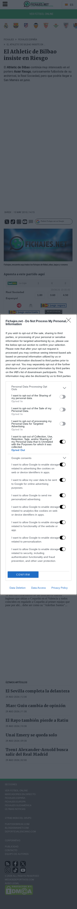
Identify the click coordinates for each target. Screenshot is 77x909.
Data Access (38, 587)
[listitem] (38, 387)
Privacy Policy (59, 587)
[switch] (63, 397)
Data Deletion (18, 587)
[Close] (69, 321)
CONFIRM (23, 574)
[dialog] (38, 454)
